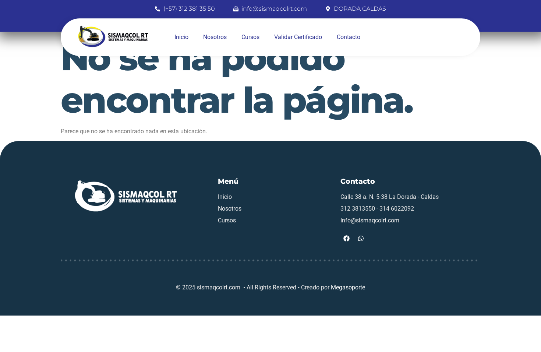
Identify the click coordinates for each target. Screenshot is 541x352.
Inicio (181, 37)
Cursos (250, 37)
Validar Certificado (298, 37)
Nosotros (215, 37)
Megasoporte (348, 287)
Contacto (348, 37)
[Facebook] (346, 238)
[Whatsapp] (361, 238)
